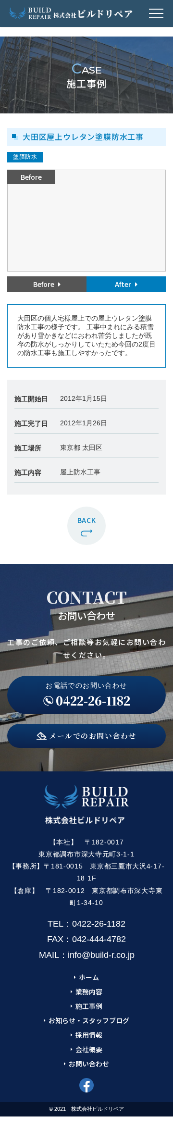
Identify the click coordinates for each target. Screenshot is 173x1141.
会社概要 (88, 1049)
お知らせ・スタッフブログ (89, 1020)
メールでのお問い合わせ (92, 736)
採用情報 (88, 1035)
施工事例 (88, 1006)
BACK (86, 520)
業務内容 (88, 991)
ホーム (89, 977)
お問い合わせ (89, 1063)
